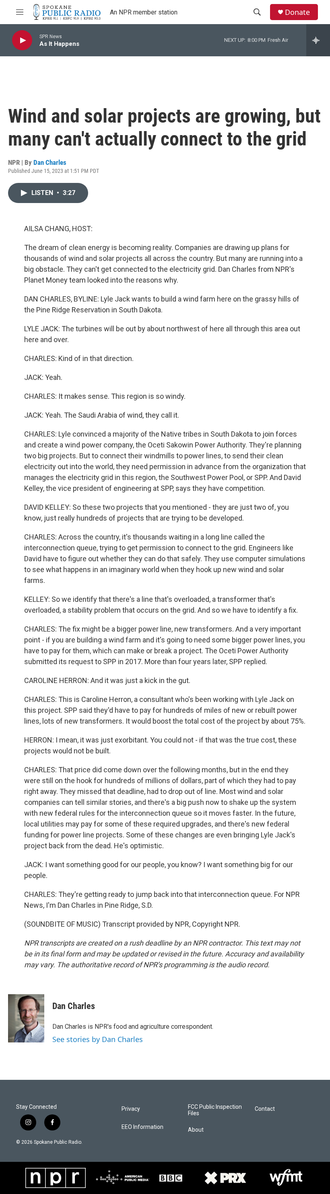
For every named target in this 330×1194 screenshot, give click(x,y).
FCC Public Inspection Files (215, 1110)
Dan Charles (49, 162)
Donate (297, 12)
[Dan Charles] (26, 1018)
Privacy (131, 1109)
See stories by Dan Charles (97, 1039)
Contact (265, 1109)
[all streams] (318, 40)
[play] (22, 40)
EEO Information (142, 1127)
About (196, 1130)
